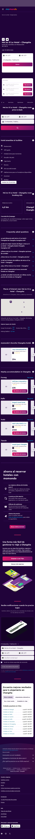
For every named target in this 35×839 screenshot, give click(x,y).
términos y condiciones (28, 670)
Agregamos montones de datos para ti (14, 758)
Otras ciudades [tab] (8, 697)
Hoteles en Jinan (7, 731)
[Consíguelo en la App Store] (15, 826)
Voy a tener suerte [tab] (9, 701)
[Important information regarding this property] (33, 194)
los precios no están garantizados (10, 750)
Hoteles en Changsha (22, 769)
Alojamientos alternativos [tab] (22, 697)
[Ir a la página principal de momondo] (11, 9)
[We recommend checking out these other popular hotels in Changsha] (33, 343)
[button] (3, 9)
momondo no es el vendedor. (12, 755)
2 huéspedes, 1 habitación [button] (11, 60)
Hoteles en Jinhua (8, 729)
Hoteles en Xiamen (8, 712)
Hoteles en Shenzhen (9, 721)
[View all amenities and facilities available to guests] (33, 140)
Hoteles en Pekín (7, 714)
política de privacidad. (10, 671)
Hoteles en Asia (16, 768)
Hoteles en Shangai (8, 709)
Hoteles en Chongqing (9, 724)
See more (30, 377)
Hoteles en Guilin (7, 719)
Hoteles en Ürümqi (8, 726)
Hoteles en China (26, 768)
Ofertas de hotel (7, 768)
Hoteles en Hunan (10, 769)
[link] (19, 391)
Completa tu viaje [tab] (22, 701)
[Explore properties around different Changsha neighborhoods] (33, 372)
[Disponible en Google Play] (5, 826)
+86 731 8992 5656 (7, 50)
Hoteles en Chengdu (9, 733)
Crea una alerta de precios (15, 517)
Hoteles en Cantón (8, 716)
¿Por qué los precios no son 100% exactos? (16, 761)
